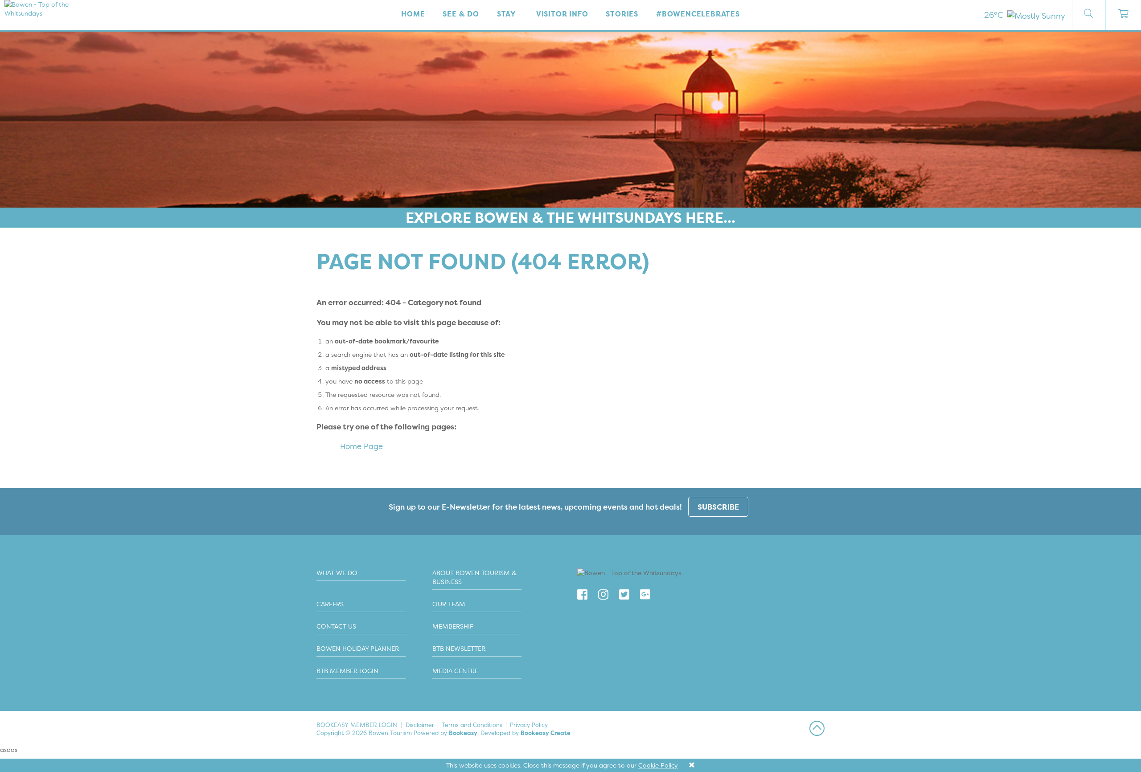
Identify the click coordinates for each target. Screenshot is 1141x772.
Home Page (361, 446)
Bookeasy (463, 733)
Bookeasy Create (545, 733)
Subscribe (718, 507)
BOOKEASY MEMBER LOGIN (356, 725)
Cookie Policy (658, 765)
